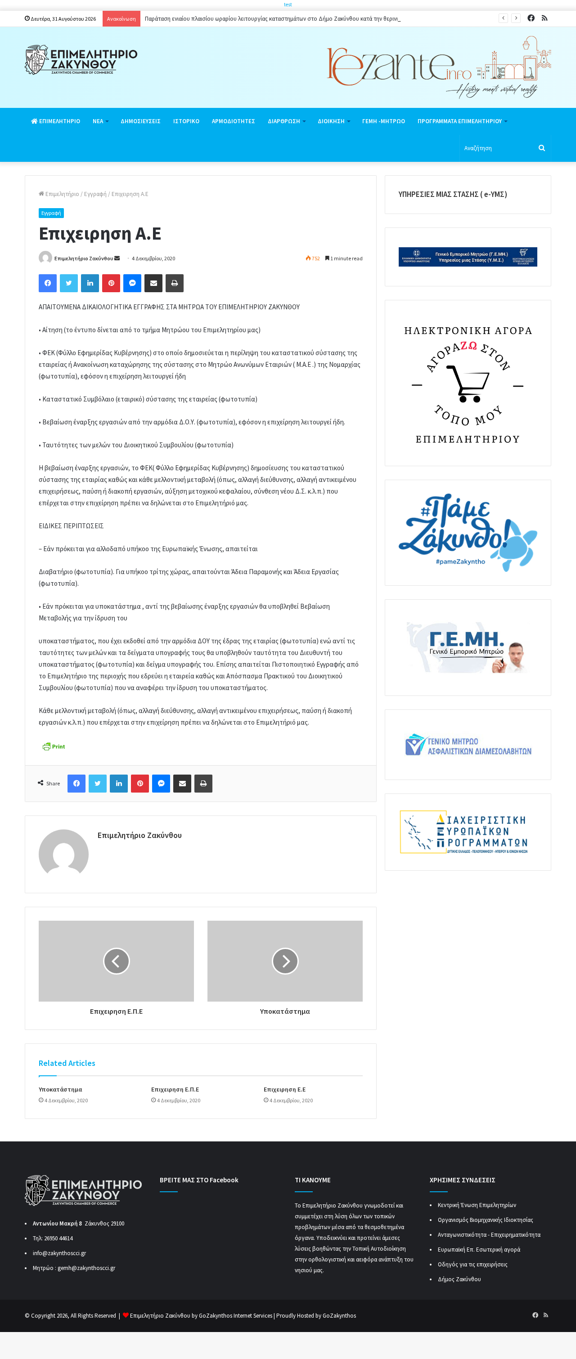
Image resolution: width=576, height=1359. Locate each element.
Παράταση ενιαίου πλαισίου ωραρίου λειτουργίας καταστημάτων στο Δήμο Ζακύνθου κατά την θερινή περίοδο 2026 (290, 18)
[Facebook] (48, 283)
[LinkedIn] (90, 283)
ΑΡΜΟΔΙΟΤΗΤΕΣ (233, 121)
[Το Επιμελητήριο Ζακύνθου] (81, 60)
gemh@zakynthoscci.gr (86, 1268)
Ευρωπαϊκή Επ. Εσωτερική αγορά (479, 1249)
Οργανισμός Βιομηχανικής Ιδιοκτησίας (485, 1220)
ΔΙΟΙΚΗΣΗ (331, 121)
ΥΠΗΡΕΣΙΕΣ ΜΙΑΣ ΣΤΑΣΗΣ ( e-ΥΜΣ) (453, 194)
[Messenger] (132, 283)
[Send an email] (117, 258)
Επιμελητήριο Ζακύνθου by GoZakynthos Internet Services (201, 1315)
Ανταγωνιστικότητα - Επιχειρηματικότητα (489, 1235)
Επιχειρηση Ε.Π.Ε (175, 1089)
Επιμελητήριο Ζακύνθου (83, 258)
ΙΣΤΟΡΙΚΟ (186, 121)
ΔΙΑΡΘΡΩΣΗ (284, 121)
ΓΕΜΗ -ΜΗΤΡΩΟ (383, 121)
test (288, 4)
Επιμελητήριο (61, 194)
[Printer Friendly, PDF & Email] (53, 745)
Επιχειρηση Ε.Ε (285, 1089)
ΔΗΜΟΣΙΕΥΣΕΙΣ (141, 121)
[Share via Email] (153, 283)
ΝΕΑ (98, 121)
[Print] (175, 283)
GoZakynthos (339, 1315)
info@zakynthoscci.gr (59, 1253)
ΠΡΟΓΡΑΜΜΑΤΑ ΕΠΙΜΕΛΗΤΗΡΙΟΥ (460, 121)
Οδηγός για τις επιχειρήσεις (473, 1264)
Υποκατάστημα (60, 1089)
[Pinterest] (111, 283)
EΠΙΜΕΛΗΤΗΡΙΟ (59, 121)
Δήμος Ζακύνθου (459, 1279)
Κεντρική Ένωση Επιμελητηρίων (477, 1205)
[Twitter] (69, 283)
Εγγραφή (95, 194)
